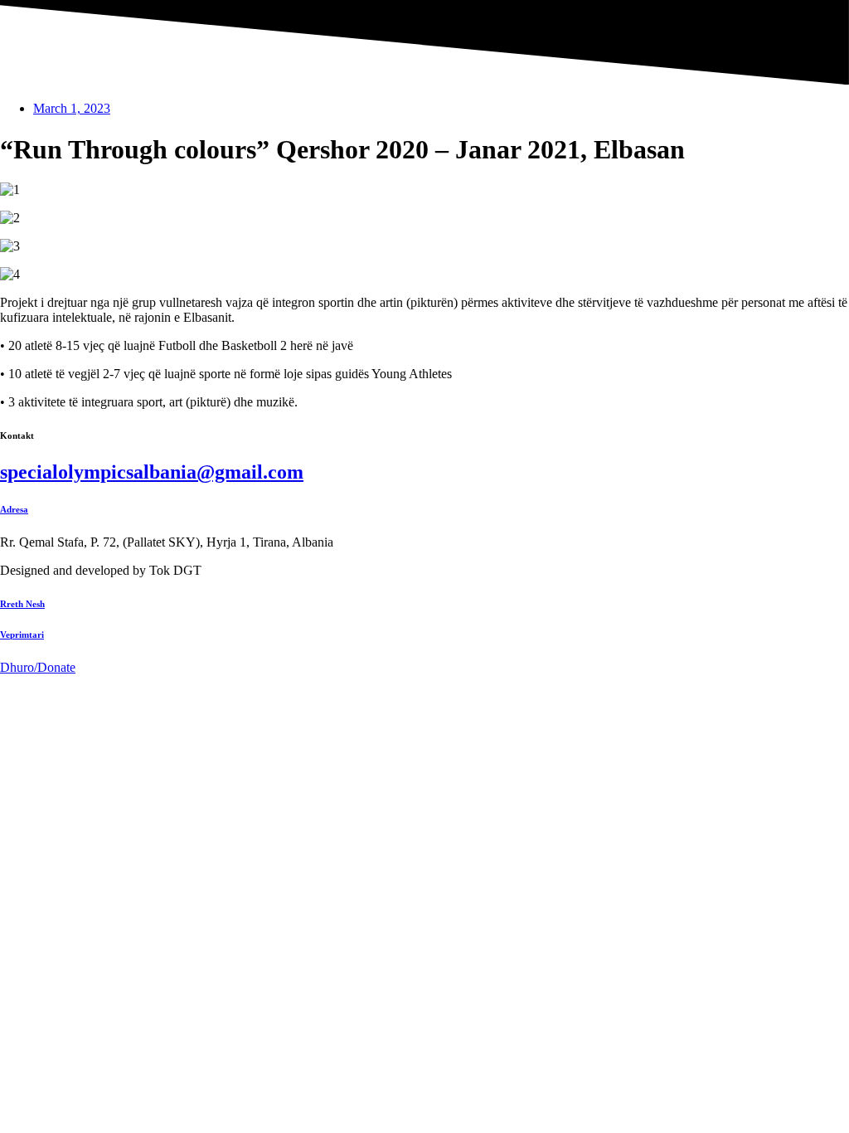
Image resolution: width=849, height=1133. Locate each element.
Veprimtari (22, 634)
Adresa (14, 509)
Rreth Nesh (22, 604)
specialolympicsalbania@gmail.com (151, 472)
